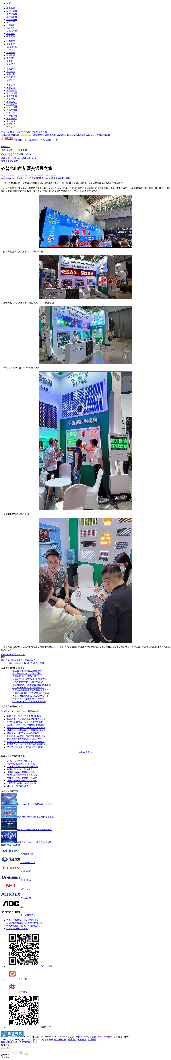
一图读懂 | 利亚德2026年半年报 (21, 783)
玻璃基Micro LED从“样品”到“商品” (23, 733)
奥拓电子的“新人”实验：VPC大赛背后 (25, 722)
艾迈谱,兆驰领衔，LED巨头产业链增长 (25, 747)
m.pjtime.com (82, 1037)
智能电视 (10, 55)
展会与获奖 (84, 135)
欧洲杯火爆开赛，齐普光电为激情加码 (30, 693)
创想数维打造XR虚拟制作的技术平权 (24, 739)
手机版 (44, 132)
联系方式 (26, 158)
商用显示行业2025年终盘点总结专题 (34, 842)
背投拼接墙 (11, 93)
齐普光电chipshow (22, 154)
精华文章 (28, 923)
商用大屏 (25, 920)
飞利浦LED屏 (26, 854)
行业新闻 (47, 140)
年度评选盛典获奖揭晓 (59, 178)
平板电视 (10, 44)
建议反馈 (22, 979)
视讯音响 (10, 69)
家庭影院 (10, 64)
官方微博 (22, 992)
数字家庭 (10, 41)
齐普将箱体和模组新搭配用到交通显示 (30, 690)
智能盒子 (10, 61)
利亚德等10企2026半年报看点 (21, 769)
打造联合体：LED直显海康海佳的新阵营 (26, 744)
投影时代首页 (20, 140)
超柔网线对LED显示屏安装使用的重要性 (31, 685)
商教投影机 (11, 14)
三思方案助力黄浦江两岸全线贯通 (28, 682)
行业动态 (15, 135)
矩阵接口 (10, 121)
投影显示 (10, 8)
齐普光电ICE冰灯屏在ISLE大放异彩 (29, 701)
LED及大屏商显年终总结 (36, 178)
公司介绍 (16, 158)
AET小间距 (25, 889)
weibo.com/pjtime (105, 1037)
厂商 (93, 135)
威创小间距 (25, 871)
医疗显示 (10, 127)
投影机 (9, 920)
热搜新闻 (19, 923)
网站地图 (36, 132)
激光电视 (10, 52)
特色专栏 (10, 926)
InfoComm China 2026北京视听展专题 (34, 804)
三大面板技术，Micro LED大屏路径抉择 (20, 711)
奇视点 (18, 928)
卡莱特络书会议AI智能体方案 (21, 764)
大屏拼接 (10, 88)
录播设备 (10, 74)
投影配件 (10, 36)
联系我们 (28, 132)
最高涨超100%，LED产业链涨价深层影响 (26, 725)
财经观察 (36, 926)
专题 (8, 928)
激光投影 (10, 22)
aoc (21, 907)
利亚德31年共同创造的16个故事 (22, 778)
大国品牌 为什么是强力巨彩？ (26, 676)
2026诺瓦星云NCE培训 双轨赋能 (22, 766)
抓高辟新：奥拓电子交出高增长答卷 (24, 716)
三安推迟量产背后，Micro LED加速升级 (26, 727)
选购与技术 (50, 135)
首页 (8, 3)
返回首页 (5, 1042)
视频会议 (10, 71)
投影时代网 (5, 147)
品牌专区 (5, 158)
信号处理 (34, 920)
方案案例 (61, 135)
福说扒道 (19, 926)
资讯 (34, 158)
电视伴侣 (10, 58)
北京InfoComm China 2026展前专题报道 (35, 817)
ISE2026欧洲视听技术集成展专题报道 (34, 829)
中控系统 (10, 124)
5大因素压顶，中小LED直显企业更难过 (25, 741)
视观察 (24, 928)
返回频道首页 (85, 752)
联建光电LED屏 (27, 862)
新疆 (33, 663)
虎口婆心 (28, 926)
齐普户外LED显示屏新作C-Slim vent (29, 699)
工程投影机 (11, 17)
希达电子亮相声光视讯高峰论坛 (22, 775)
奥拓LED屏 (25, 898)
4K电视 (9, 50)
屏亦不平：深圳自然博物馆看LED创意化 (26, 719)
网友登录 (5, 132)
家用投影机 (11, 11)
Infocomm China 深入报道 (12, 178)
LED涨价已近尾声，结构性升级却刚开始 (26, 736)
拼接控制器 (11, 96)
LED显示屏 (11, 116)
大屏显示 (10, 85)
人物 (13, 928)
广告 (21, 132)
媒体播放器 (11, 118)
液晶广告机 (11, 110)
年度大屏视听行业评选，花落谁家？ (18, 660)
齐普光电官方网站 (9, 161)
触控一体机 (11, 107)
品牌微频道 (37, 923)
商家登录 (14, 132)
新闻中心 (10, 923)
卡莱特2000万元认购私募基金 (21, 772)
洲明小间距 (25, 880)
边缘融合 (10, 99)
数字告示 (10, 113)
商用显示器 (11, 104)
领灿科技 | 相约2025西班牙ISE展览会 (29, 679)
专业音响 (10, 80)
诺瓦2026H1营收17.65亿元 (19, 761)
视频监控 (10, 77)
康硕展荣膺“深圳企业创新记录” (27, 671)
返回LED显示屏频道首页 (13, 654)
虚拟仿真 (10, 102)
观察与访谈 (38, 135)
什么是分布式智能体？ (17, 786)
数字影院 (10, 25)
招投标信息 (72, 135)
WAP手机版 (46, 966)
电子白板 (10, 28)
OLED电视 (11, 47)
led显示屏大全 (103, 135)
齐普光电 (26, 663)
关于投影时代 (60, 1039)
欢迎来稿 (82, 1039)
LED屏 (18, 663)
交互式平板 (11, 31)
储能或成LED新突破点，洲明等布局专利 (26, 730)
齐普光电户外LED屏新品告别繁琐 (28, 687)
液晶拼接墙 (11, 90)
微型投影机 (11, 19)
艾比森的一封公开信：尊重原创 (22, 780)
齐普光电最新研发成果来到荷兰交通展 (30, 696)
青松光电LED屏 (27, 915)
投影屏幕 (10, 33)
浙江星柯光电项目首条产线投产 (27, 673)
